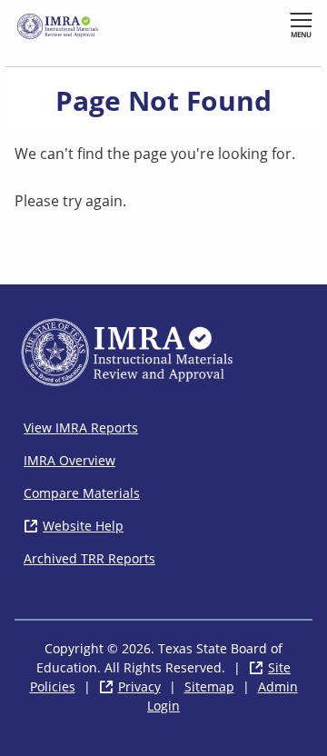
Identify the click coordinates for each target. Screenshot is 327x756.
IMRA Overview (69, 460)
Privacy (139, 686)
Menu (301, 34)
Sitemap (209, 686)
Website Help (83, 525)
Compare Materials (82, 493)
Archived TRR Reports (89, 558)
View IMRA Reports (81, 427)
